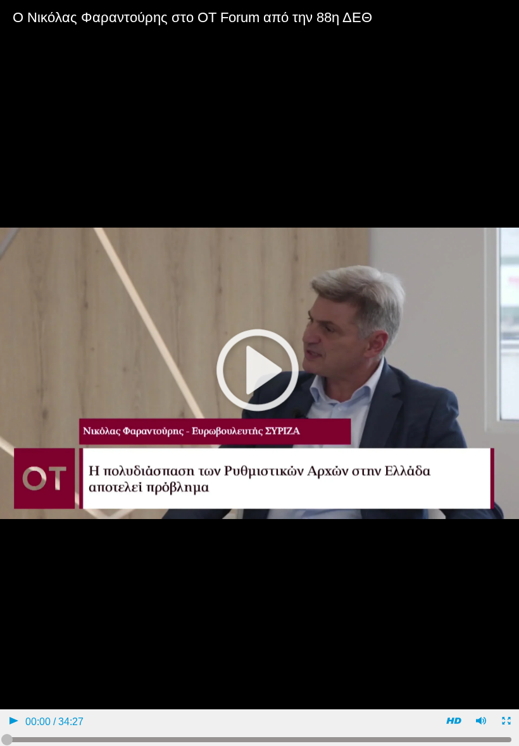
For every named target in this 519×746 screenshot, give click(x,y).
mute (480, 722)
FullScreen (505, 722)
